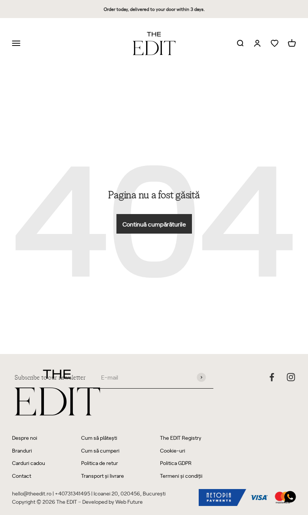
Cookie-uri (172, 450)
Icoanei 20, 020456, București (130, 493)
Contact (21, 475)
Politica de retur (99, 462)
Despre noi (24, 437)
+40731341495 (72, 493)
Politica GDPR (176, 462)
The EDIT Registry (180, 437)
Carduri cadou (28, 462)
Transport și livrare (102, 475)
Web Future (129, 501)
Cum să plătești (99, 437)
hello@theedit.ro (31, 493)
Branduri (22, 450)
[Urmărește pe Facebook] (272, 377)
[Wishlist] (274, 43)
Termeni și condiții (181, 475)
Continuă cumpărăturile (154, 224)
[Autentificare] (257, 43)
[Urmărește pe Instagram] (291, 377)
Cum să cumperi (100, 450)
